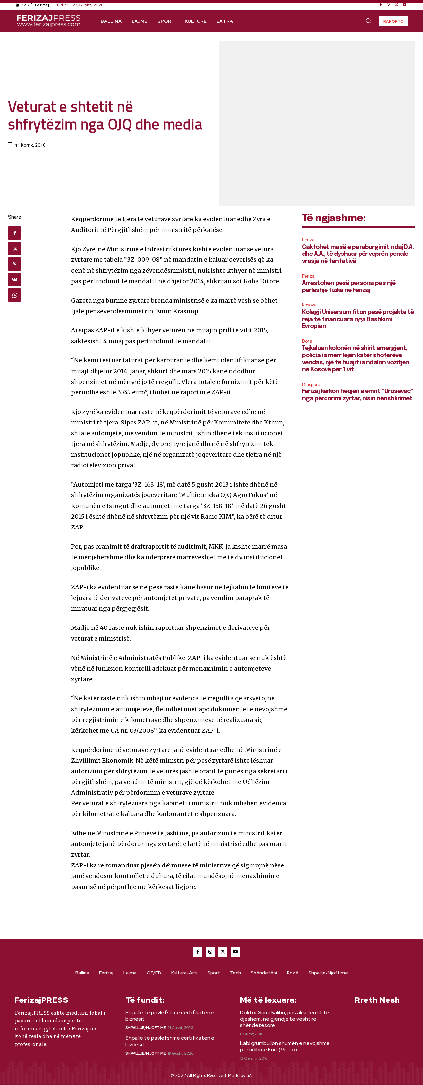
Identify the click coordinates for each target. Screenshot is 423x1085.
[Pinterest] (14, 264)
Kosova (309, 305)
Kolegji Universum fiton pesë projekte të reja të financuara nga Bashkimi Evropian (358, 319)
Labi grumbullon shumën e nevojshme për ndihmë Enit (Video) (285, 1046)
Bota (307, 341)
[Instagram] (389, 5)
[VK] (14, 279)
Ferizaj (309, 240)
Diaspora (311, 384)
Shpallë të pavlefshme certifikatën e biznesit (169, 1015)
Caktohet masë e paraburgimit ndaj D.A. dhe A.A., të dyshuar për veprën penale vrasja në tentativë (358, 254)
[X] (397, 5)
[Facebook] (381, 5)
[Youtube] (404, 5)
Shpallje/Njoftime (145, 1027)
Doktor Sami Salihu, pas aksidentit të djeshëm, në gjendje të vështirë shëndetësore (284, 1019)
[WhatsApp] (14, 295)
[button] (368, 21)
